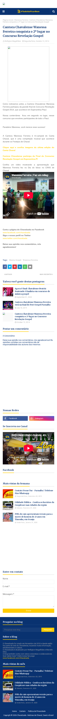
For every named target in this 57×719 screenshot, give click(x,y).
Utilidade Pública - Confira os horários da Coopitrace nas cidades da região (34, 503)
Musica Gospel (15, 260)
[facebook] (15, 418)
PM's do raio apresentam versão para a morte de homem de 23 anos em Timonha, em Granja (33, 517)
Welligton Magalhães (13, 41)
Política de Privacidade (37, 711)
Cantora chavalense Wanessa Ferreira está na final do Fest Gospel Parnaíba (33, 303)
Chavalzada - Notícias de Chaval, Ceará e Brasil (35, 715)
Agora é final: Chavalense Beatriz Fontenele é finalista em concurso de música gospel (32, 291)
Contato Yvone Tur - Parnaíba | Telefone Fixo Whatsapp (34, 492)
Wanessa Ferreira (21, 20)
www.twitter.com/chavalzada (15, 238)
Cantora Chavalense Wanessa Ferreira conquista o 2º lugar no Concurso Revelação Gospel (33, 316)
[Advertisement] (30, 252)
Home (14, 711)
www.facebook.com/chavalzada (16, 232)
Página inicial (8, 20)
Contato (22, 711)
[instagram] (41, 418)
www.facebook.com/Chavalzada (16, 658)
